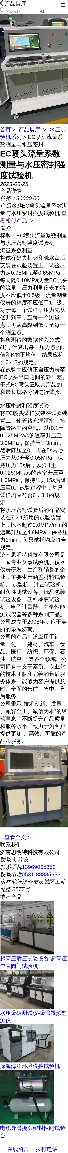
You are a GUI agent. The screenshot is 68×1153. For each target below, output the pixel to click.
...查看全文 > (15, 837)
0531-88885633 (41, 874)
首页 (5, 130)
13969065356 (39, 867)
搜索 (42, 11)
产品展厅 (29, 130)
